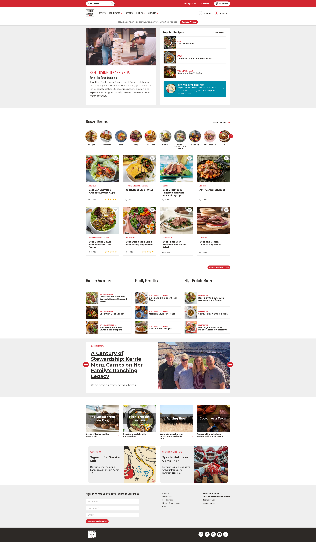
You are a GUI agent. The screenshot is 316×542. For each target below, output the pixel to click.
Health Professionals (171, 503)
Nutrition (205, 4)
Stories (129, 13)
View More (218, 32)
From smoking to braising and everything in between (210, 435)
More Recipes (220, 123)
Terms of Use (209, 500)
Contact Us (167, 506)
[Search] (112, 3)
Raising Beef (190, 4)
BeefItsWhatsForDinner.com (216, 497)
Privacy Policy (209, 503)
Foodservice (167, 500)
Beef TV (139, 13)
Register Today (189, 22)
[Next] (230, 136)
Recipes (102, 13)
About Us (166, 493)
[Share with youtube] (219, 534)
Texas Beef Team (211, 493)
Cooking (152, 13)
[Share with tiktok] (225, 534)
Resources (166, 497)
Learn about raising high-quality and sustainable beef (172, 436)
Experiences (114, 13)
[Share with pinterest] (207, 534)
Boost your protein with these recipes (134, 435)
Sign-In (207, 13)
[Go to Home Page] (90, 13)
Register (224, 13)
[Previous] (86, 364)
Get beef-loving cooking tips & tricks (98, 435)
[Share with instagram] (213, 534)
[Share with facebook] (200, 534)
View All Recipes (216, 267)
